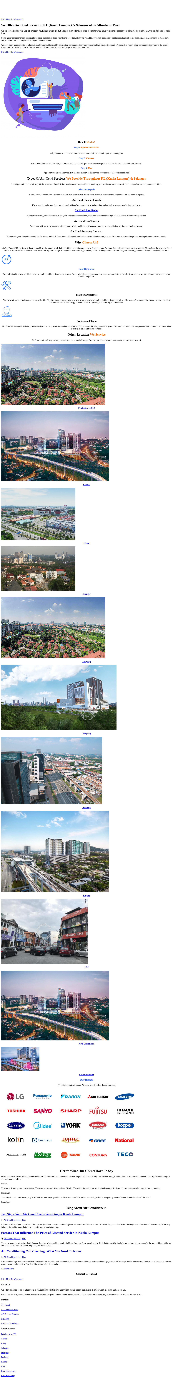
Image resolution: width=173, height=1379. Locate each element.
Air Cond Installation (86, 210)
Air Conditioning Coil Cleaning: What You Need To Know (41, 1251)
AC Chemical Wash (9, 1309)
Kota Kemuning (86, 1074)
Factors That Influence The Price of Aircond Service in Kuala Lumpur (50, 1233)
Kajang (86, 895)
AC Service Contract (10, 1314)
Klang (86, 543)
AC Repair (5, 1305)
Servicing (5, 1319)
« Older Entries (7, 1269)
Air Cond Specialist (12, 1220)
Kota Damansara (86, 1044)
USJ (87, 967)
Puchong (86, 807)
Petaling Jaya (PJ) (86, 408)
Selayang (86, 661)
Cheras (86, 484)
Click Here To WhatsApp (12, 19)
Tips (24, 1220)
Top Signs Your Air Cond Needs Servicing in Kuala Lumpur (42, 1214)
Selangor (86, 594)
